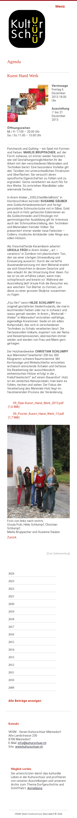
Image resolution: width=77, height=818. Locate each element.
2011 (11, 672)
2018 (11, 619)
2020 (11, 604)
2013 (11, 657)
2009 (11, 687)
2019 (11, 611)
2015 (11, 642)
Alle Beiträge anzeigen (24, 701)
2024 (11, 573)
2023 (11, 581)
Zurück (11, 537)
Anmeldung (34, 788)
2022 (11, 588)
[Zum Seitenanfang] (58, 553)
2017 (11, 626)
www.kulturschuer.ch (29, 746)
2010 (11, 680)
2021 (11, 596)
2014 (11, 649)
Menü (60, 6)
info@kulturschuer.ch (32, 743)
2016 (11, 634)
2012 (11, 664)
